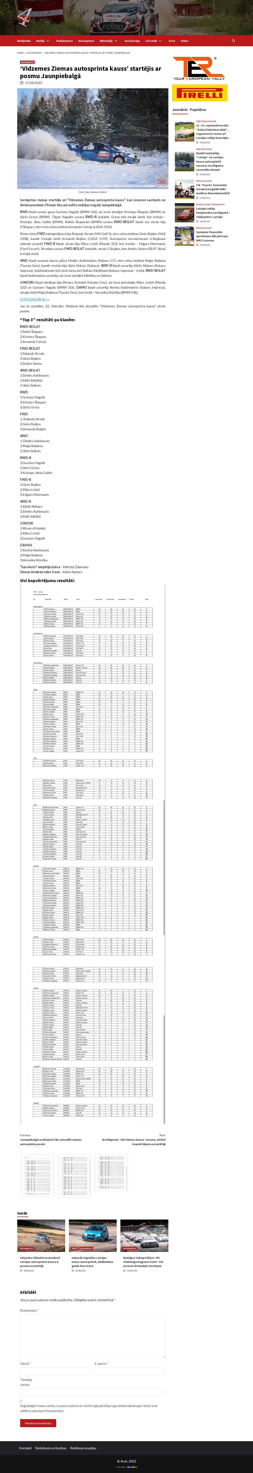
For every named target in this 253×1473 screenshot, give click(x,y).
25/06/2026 (132, 1270)
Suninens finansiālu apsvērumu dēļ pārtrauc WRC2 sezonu (212, 236)
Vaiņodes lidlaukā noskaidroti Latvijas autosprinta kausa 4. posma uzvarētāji (40, 1262)
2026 (74, 1248)
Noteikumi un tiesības (50, 1448)
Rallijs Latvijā (203, 204)
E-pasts (101, 1364)
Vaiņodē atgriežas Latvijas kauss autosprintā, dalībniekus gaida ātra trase (92, 1262)
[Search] (233, 40)
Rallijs (40, 41)
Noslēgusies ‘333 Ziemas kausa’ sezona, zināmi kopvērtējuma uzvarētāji (134, 1139)
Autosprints (86, 41)
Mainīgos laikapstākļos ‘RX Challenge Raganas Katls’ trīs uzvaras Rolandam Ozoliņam (143, 1262)
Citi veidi (151, 41)
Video (184, 41)
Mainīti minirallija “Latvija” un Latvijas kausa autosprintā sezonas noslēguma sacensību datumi (210, 161)
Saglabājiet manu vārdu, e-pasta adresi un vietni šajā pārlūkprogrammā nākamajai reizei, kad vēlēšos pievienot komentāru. (88, 1408)
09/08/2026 (29, 1270)
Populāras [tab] (198, 109)
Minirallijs (106, 41)
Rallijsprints (64, 41)
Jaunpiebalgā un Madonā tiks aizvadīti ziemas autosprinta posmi (51, 1139)
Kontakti (25, 1448)
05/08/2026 (80, 1270)
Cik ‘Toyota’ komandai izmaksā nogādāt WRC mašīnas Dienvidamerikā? (213, 189)
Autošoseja (132, 41)
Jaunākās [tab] (180, 109)
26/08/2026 (205, 142)
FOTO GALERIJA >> (34, 299)
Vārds (25, 1364)
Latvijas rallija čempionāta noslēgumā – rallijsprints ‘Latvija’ (213, 213)
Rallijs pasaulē (204, 181)
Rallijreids (24, 41)
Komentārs (29, 1310)
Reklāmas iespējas (83, 1448)
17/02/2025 (33, 83)
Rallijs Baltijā (209, 121)
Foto (172, 41)
